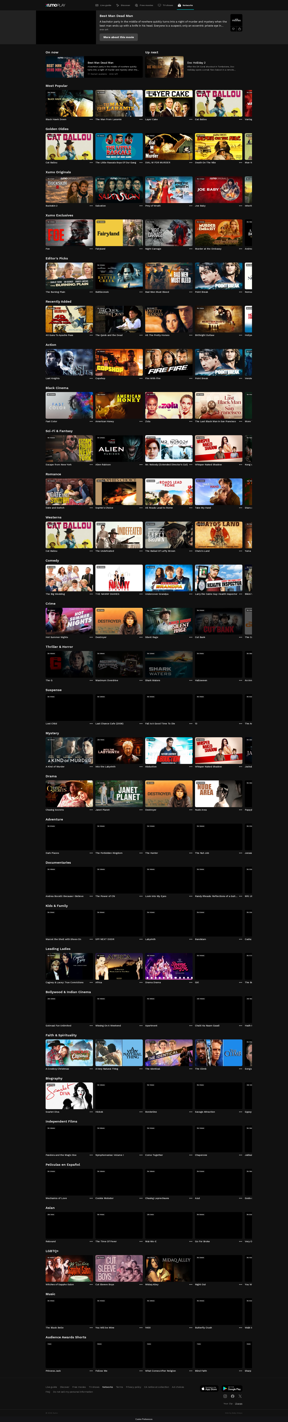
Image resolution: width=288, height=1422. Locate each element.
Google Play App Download (232, 1389)
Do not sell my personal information (73, 1391)
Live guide (105, 5)
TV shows (168, 5)
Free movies (146, 5)
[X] (240, 1396)
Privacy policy (133, 1387)
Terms (119, 1387)
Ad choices (178, 1387)
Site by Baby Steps (233, 1413)
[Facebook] (232, 1396)
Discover (125, 5)
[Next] (242, 102)
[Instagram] (225, 1396)
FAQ (48, 1391)
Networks (188, 5)
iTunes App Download (209, 1389)
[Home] (55, 5)
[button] (119, 37)
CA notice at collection (156, 1387)
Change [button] (238, 1403)
